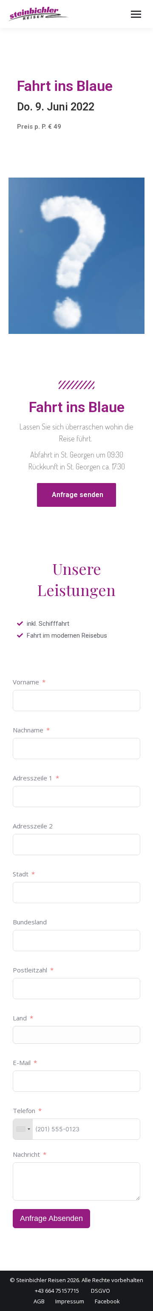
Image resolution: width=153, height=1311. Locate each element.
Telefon (24, 1110)
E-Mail (22, 1062)
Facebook (107, 1301)
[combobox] (23, 1129)
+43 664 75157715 (57, 1290)
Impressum (69, 1301)
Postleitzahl (30, 970)
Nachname (28, 730)
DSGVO (100, 1290)
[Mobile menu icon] (136, 14)
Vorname (26, 682)
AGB (39, 1301)
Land (20, 1018)
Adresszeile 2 (33, 826)
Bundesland (30, 922)
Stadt (20, 874)
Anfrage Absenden (51, 1218)
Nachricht (26, 1154)
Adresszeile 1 (33, 778)
